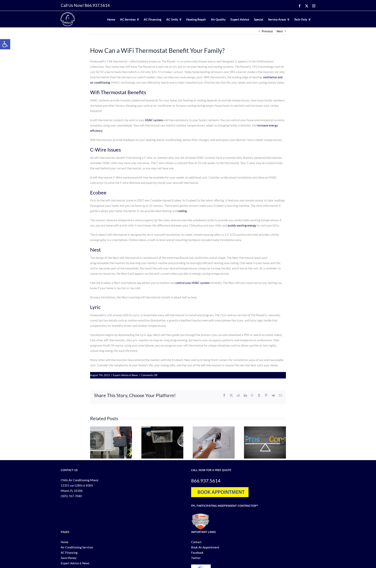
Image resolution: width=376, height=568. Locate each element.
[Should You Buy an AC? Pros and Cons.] (265, 428)
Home (64, 542)
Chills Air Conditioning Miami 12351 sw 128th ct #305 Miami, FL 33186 (79, 485)
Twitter (196, 558)
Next (280, 31)
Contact (196, 542)
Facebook (197, 552)
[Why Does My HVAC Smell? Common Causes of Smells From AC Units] (111, 428)
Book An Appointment (205, 547)
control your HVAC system (192, 282)
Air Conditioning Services (77, 547)
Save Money (69, 558)
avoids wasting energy (242, 225)
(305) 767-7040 (71, 496)
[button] (5, 44)
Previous (267, 31)
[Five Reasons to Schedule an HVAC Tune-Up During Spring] (214, 428)
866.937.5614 (97, 5)
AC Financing (69, 552)
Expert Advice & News (125, 375)
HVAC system (154, 120)
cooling (182, 211)
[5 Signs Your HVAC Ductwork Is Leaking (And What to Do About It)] (162, 428)
